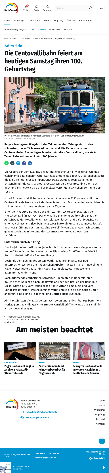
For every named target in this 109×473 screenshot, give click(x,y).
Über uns (71, 20)
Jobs (102, 405)
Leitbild (100, 419)
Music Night (14, 29)
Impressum (54, 453)
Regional (23, 29)
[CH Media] (93, 457)
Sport (32, 29)
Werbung (99, 409)
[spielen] (104, 467)
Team (101, 400)
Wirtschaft (68, 29)
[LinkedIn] (30, 163)
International (54, 29)
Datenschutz (40, 453)
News (7, 20)
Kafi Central (34, 20)
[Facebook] (24, 163)
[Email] (18, 163)
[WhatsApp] (6, 163)
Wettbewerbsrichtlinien (45, 458)
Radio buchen (86, 20)
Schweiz (42, 29)
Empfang (58, 20)
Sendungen (19, 20)
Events (47, 20)
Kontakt (100, 423)
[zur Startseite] (11, 8)
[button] (47, 8)
